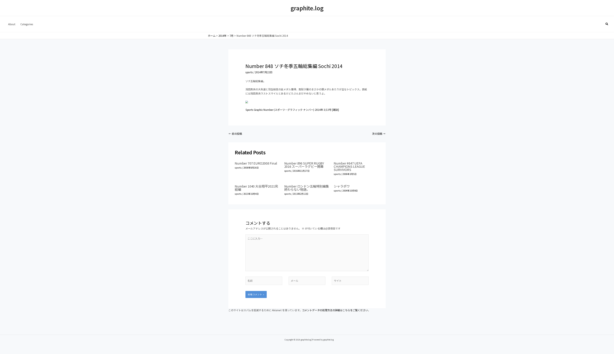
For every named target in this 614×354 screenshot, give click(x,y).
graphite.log (307, 8)
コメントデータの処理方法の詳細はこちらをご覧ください (335, 310)
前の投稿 (235, 134)
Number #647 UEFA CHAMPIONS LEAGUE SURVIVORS (349, 166)
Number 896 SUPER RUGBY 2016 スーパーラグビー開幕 (304, 165)
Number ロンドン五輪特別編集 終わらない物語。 (306, 188)
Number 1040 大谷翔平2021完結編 (256, 188)
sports (249, 72)
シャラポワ (342, 186)
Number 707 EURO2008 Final (256, 163)
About (11, 24)
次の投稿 (378, 134)
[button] (607, 24)
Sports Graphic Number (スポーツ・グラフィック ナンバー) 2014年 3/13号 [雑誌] (292, 110)
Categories (26, 24)
